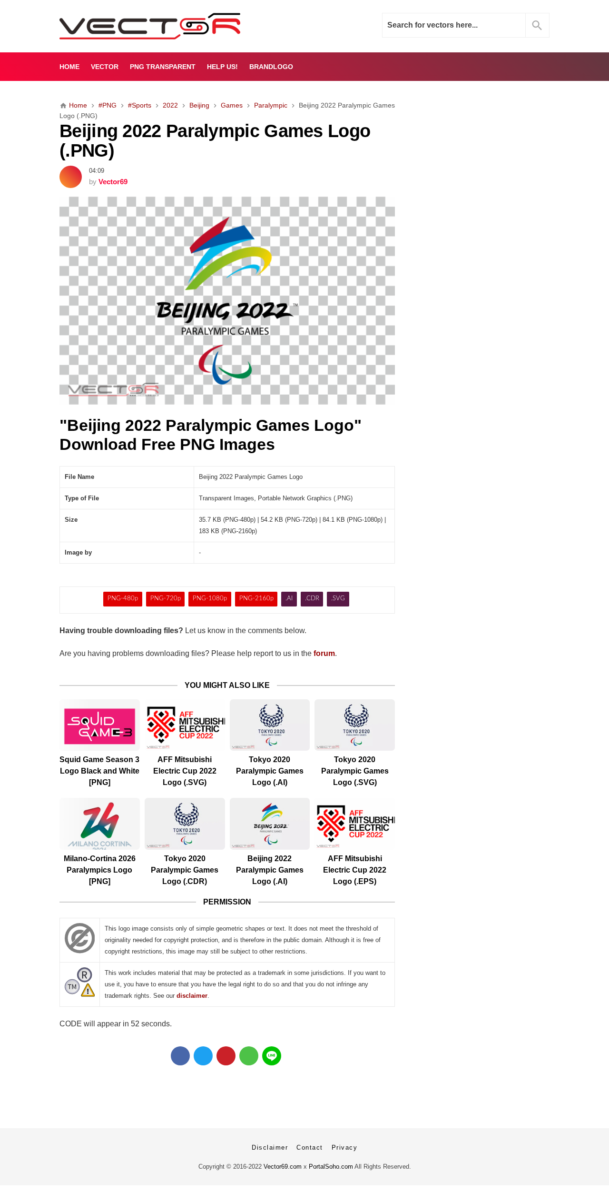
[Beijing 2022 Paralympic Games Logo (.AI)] (270, 824)
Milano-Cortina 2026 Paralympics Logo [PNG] (100, 869)
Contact (309, 1147)
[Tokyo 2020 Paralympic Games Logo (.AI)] (270, 725)
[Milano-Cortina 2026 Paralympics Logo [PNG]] (99, 824)
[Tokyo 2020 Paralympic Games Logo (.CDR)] (185, 824)
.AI (289, 599)
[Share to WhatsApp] (248, 1055)
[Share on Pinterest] (226, 1055)
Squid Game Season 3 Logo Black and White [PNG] (99, 770)
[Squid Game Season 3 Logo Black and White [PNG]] (99, 725)
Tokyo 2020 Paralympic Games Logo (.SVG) (355, 770)
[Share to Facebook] (180, 1055)
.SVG (338, 599)
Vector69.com (283, 1166)
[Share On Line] (271, 1055)
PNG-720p (165, 599)
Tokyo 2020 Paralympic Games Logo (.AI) (270, 770)
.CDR (312, 599)
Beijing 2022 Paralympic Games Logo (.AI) (270, 869)
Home (69, 66)
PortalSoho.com (331, 1166)
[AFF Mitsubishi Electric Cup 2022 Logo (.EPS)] (354, 824)
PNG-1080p (210, 599)
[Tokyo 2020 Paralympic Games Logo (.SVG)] (354, 725)
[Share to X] (203, 1055)
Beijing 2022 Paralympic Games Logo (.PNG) (214, 140)
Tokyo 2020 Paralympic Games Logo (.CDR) (184, 869)
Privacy (345, 1147)
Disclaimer (270, 1147)
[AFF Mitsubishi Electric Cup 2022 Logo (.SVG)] (185, 725)
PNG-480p (123, 599)
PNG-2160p (256, 599)
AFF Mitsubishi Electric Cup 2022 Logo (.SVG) (184, 770)
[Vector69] (179, 26)
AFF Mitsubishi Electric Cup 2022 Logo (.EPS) (354, 869)
